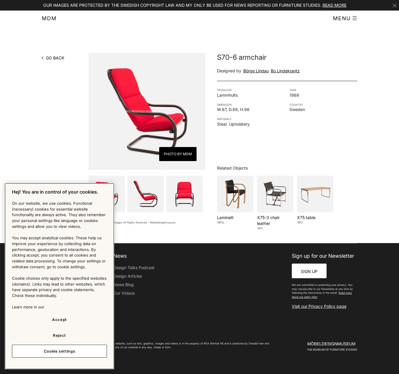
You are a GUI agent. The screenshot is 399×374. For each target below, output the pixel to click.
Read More (334, 5)
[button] (345, 18)
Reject (59, 335)
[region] (59, 276)
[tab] (145, 194)
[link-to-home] (322, 346)
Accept (59, 319)
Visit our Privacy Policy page (319, 306)
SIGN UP (309, 271)
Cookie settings (59, 351)
